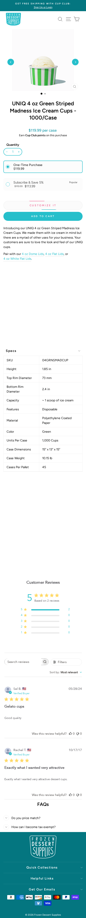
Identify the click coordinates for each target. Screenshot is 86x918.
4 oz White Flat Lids (17, 259)
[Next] (75, 62)
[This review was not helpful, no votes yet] (77, 733)
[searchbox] (23, 661)
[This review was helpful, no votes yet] (70, 733)
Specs (11, 351)
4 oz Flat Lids (54, 254)
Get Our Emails (42, 889)
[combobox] (66, 672)
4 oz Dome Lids (33, 254)
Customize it (43, 205)
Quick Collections (42, 867)
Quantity (12, 145)
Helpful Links (42, 878)
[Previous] (10, 62)
